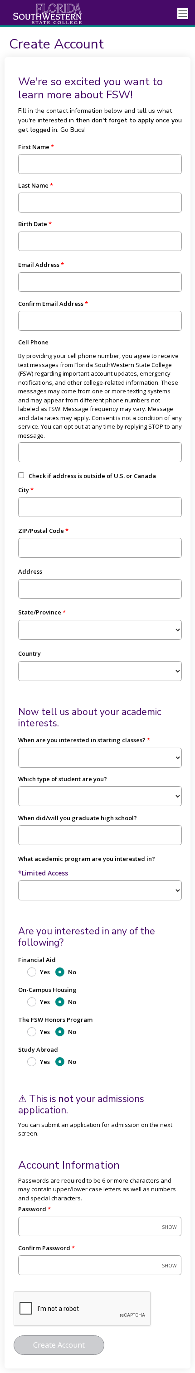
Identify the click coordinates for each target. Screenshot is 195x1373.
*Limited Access (43, 873)
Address (30, 571)
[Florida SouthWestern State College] (41, 13)
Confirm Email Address (50, 304)
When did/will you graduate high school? (77, 818)
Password (32, 1209)
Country (29, 653)
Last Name (33, 185)
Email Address (38, 265)
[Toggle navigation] (183, 14)
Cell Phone (33, 342)
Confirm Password (44, 1248)
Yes (45, 972)
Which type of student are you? (62, 779)
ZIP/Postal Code (41, 531)
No (72, 972)
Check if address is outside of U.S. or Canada (92, 476)
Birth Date (32, 224)
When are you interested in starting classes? (82, 740)
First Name (33, 147)
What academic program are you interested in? (86, 859)
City (23, 490)
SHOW (169, 1227)
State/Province (39, 612)
